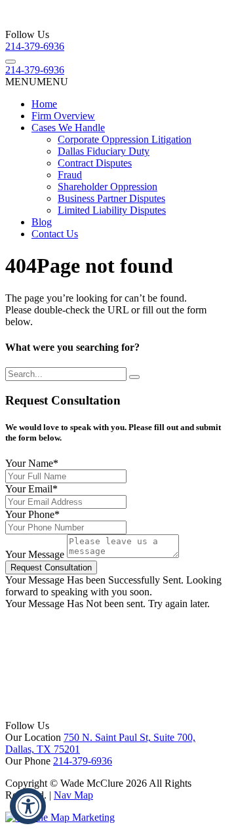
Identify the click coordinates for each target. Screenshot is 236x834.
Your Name (31, 463)
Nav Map (73, 795)
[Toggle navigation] (10, 62)
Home (44, 103)
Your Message (34, 554)
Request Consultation (51, 567)
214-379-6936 (34, 46)
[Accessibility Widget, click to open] (28, 806)
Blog (41, 222)
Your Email (31, 488)
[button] (36, 81)
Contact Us (54, 233)
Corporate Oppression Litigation (124, 139)
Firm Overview (63, 115)
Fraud (70, 174)
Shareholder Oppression (107, 186)
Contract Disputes (95, 163)
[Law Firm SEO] (60, 817)
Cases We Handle (68, 127)
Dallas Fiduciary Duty (103, 151)
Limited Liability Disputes (112, 210)
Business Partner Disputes (111, 198)
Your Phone (32, 514)
